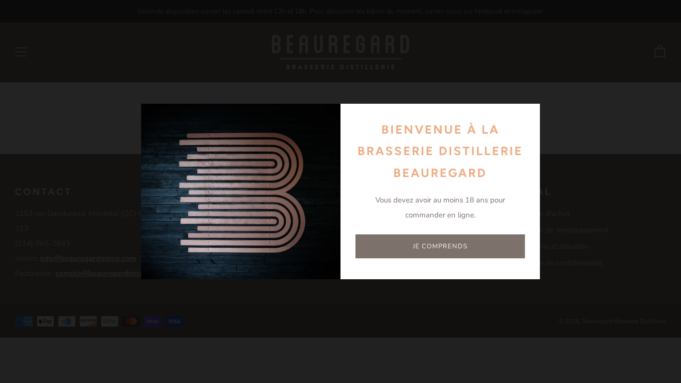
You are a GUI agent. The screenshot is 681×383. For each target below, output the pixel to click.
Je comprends (440, 246)
